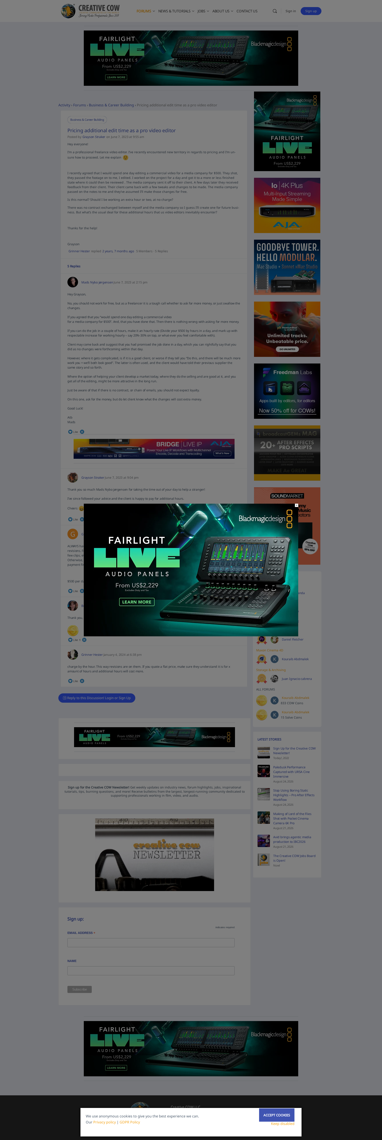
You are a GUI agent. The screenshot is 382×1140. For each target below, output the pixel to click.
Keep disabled (282, 1123)
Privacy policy (104, 1122)
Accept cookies (277, 1115)
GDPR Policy (130, 1122)
